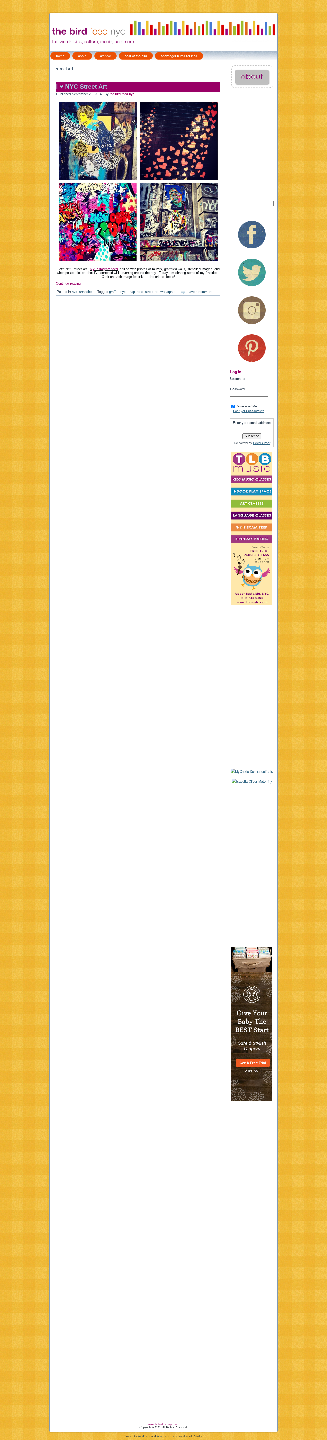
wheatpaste (168, 292)
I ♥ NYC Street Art (81, 86)
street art (151, 292)
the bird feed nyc (122, 94)
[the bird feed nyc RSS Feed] (53, 1427)
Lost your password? (248, 410)
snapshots (87, 292)
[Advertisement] (251, 865)
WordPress (144, 1436)
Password (237, 388)
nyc (74, 292)
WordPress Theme (167, 1436)
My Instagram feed (104, 269)
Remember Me (246, 406)
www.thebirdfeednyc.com (163, 1424)
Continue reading (70, 283)
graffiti (113, 292)
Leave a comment (199, 292)
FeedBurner (261, 442)
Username (237, 378)
